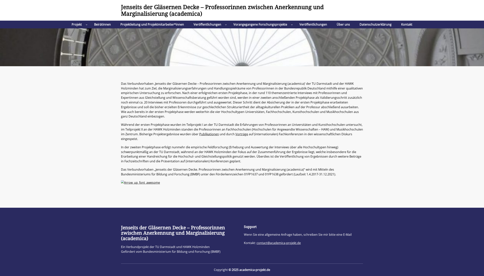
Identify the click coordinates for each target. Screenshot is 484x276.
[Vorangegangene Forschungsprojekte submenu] (292, 25)
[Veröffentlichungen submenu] (226, 25)
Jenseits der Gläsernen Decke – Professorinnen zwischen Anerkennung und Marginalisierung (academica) (222, 10)
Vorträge (241, 134)
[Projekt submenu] (87, 25)
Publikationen (209, 134)
